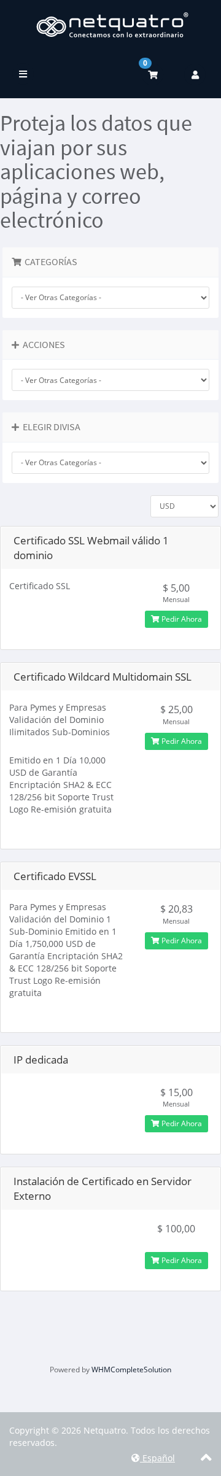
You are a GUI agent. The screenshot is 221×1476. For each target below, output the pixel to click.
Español (157, 1458)
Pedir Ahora (181, 619)
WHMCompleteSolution (131, 1369)
